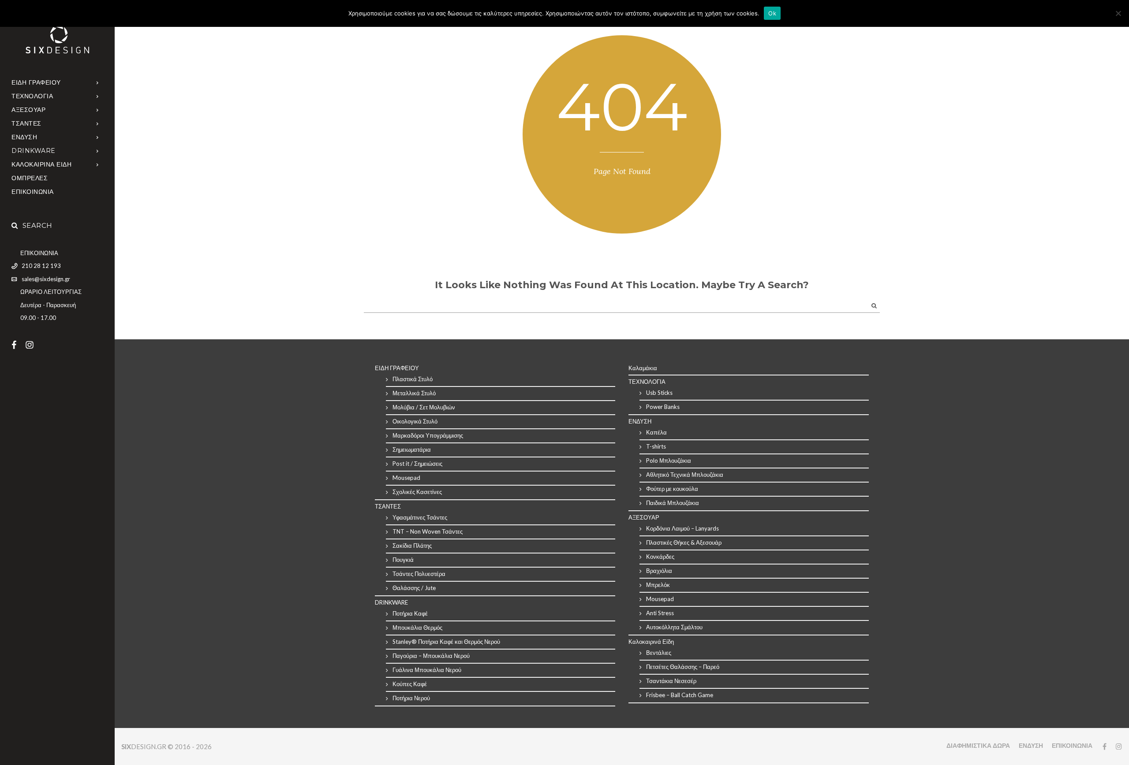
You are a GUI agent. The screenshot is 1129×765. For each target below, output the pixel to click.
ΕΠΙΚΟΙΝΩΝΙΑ (32, 191)
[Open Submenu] (97, 82)
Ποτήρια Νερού (411, 698)
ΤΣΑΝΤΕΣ (26, 123)
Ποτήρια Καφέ (410, 613)
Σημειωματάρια (412, 449)
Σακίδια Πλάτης (412, 545)
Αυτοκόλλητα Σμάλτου (674, 627)
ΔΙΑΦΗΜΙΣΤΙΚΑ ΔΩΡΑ (978, 745)
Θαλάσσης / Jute (414, 587)
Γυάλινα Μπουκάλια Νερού (427, 669)
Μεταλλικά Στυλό (414, 393)
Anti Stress (660, 612)
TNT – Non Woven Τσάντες (428, 531)
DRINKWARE (33, 150)
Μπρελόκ (658, 584)
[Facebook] (18, 344)
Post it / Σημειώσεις (417, 463)
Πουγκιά (403, 559)
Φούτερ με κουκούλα (672, 488)
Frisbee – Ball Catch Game (679, 694)
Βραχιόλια (659, 570)
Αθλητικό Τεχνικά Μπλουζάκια (684, 474)
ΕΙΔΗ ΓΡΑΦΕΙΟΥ (36, 82)
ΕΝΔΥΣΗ (24, 137)
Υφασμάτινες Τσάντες (420, 517)
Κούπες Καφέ (410, 683)
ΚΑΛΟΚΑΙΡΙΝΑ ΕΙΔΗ (41, 164)
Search (37, 225)
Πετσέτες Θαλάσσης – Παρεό (682, 666)
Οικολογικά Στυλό (415, 421)
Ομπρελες (29, 178)
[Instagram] (34, 344)
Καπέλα (656, 432)
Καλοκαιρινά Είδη (651, 641)
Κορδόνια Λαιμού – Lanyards (682, 528)
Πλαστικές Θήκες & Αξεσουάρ (684, 542)
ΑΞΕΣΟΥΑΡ (28, 109)
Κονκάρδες (660, 556)
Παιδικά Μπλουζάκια (672, 502)
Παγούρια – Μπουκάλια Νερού (431, 655)
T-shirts (656, 446)
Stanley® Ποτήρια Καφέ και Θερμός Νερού (446, 641)
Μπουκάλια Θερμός (417, 627)
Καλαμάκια (642, 367)
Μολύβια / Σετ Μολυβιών (424, 407)
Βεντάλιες (658, 652)
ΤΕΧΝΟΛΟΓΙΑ (32, 96)
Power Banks (663, 406)
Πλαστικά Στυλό (413, 378)
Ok (772, 13)
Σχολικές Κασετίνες (417, 491)
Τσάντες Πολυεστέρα (419, 573)
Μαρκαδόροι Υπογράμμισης (428, 435)
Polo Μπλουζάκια (668, 460)
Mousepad (406, 477)
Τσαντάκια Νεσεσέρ (671, 680)
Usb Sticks (659, 392)
